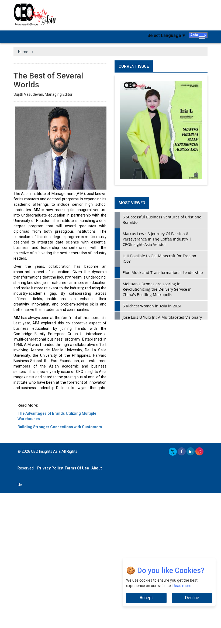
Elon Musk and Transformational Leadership (163, 272)
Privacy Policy (50, 468)
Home (23, 52)
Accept (146, 597)
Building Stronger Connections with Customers (60, 427)
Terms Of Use (76, 468)
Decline (192, 597)
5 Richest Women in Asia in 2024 (152, 305)
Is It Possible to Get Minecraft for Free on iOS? (159, 258)
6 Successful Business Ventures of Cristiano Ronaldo (162, 219)
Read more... (183, 586)
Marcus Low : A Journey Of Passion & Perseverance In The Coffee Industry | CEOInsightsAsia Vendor (157, 239)
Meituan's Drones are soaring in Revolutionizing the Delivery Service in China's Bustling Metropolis (157, 289)
